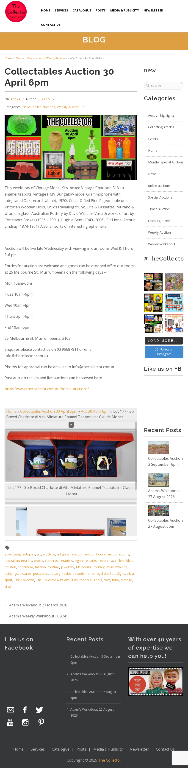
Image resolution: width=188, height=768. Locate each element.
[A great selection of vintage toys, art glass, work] (174, 323)
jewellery (67, 567)
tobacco (86, 580)
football (53, 567)
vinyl (8, 586)
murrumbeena (116, 567)
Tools (98, 580)
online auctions (34, 58)
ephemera (25, 567)
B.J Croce (44, 99)
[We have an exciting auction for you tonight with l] (174, 303)
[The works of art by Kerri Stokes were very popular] (174, 282)
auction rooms (118, 554)
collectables (123, 560)
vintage (126, 580)
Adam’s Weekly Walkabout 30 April (38, 616)
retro (90, 573)
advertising (13, 554)
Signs (121, 573)
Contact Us (51, 24)
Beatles (26, 560)
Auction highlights (161, 115)
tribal (115, 580)
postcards (40, 573)
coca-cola (106, 560)
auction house (94, 554)
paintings (11, 573)
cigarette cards (86, 560)
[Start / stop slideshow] (71, 425)
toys (107, 580)
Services (61, 10)
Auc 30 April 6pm (95, 411)
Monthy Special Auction (165, 162)
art (39, 554)
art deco (49, 554)
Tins (75, 580)
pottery (55, 573)
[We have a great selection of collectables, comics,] (153, 303)
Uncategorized (159, 221)
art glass (63, 554)
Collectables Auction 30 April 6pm (48, 411)
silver (130, 573)
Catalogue (82, 10)
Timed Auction (159, 209)
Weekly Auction (55, 58)
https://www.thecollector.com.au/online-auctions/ (47, 388)
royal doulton (105, 573)
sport (8, 580)
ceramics (66, 560)
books (38, 560)
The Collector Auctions (53, 580)
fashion (40, 567)
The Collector (24, 580)
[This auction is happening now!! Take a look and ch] (153, 323)
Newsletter (153, 10)
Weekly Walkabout (161, 244)
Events (153, 139)
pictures (25, 573)
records (79, 573)
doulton (10, 567)
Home (45, 10)
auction (77, 554)
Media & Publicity (124, 10)
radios (67, 573)
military (99, 567)
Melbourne (84, 567)
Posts (101, 10)
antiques (28, 554)
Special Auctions (160, 197)
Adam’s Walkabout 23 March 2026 (38, 605)
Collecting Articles (161, 127)
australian (12, 560)
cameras (51, 560)
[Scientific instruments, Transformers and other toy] (153, 282)
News (19, 58)
